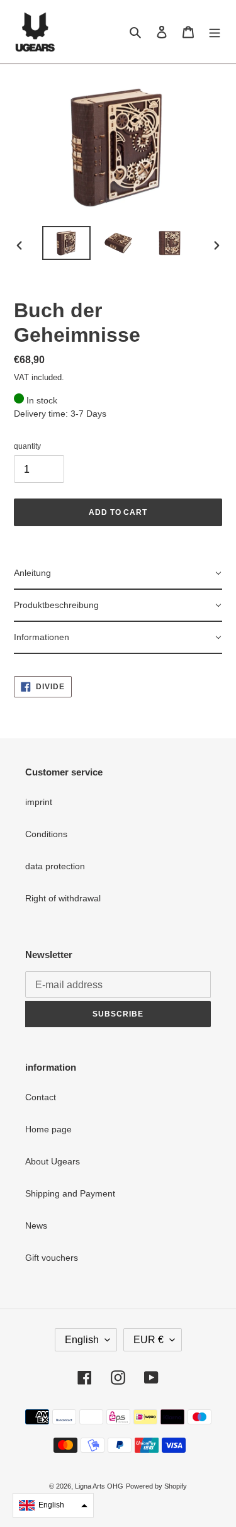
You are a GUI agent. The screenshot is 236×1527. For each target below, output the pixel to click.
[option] (67, 243)
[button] (53, 1505)
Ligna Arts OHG (99, 1486)
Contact (40, 1097)
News (36, 1225)
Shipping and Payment (70, 1193)
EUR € (148, 1339)
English (82, 1339)
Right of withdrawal (63, 898)
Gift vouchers (51, 1258)
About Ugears (52, 1161)
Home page (48, 1129)
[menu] (214, 32)
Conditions (46, 834)
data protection (55, 866)
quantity (27, 446)
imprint (38, 802)
